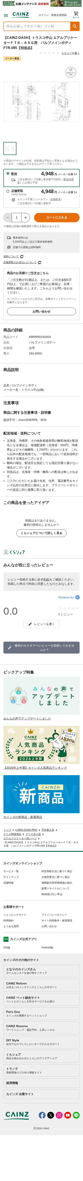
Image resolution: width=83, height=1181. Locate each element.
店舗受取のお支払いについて (20, 262)
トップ (7, 829)
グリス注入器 (33, 834)
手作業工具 (48, 829)
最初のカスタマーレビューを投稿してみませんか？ (44, 647)
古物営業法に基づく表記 (56, 877)
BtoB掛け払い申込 (52, 894)
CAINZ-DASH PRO (26, 829)
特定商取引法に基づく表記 (57, 871)
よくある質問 (11, 926)
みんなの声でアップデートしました (27, 718)
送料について (11, 256)
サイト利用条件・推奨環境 (57, 920)
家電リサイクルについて (56, 888)
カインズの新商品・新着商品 (22, 817)
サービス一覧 (11, 871)
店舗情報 (8, 882)
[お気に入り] (71, 72)
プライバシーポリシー (54, 914)
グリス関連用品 (12, 834)
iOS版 (6, 947)
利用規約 (8, 920)
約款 (46, 579)
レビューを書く (71, 53)
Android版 (47, 947)
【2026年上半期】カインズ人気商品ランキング (35, 767)
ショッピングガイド (14, 914)
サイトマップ (11, 877)
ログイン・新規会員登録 (53, 15)
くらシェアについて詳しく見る (41, 533)
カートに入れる (56, 217)
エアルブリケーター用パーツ (20, 838)
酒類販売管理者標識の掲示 (57, 882)
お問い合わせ (41, 311)
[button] (75, 26)
